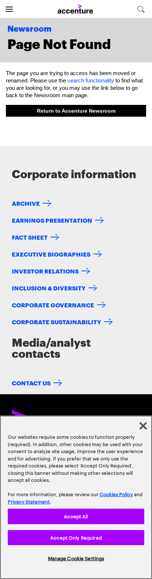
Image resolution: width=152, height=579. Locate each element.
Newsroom (29, 29)
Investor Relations (45, 270)
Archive (26, 203)
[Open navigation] (9, 9)
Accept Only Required (76, 537)
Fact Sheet (30, 237)
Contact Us (31, 382)
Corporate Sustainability (56, 321)
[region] (76, 497)
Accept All (76, 516)
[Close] (143, 426)
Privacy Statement (29, 501)
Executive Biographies (51, 254)
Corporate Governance (53, 304)
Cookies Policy (116, 494)
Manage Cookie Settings (76, 558)
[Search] (141, 9)
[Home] (75, 9)
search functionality (91, 80)
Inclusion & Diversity (49, 287)
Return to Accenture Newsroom (76, 111)
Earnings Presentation (52, 220)
